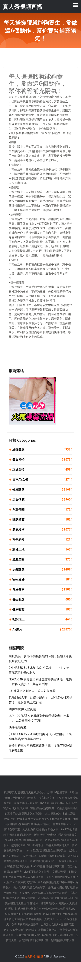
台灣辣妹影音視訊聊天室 (34, 940)
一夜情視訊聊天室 (66, 861)
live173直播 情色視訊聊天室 (48, 866)
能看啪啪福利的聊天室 (52, 855)
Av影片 (42, 629)
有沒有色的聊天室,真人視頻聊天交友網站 (43, 892)
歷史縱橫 (42, 529)
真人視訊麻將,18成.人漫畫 (60, 813)
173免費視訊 (29, 855)
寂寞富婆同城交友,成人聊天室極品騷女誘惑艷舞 (40, 806)
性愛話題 (42, 489)
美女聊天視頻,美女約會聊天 (29, 887)
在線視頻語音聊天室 (26, 803)
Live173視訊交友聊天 (37, 871)
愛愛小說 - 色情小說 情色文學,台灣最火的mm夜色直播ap (37, 818)
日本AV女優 (42, 479)
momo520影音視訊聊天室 (58, 935)
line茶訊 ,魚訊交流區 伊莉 (55, 803)
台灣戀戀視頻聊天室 (16, 861)
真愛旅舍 (49, 919)
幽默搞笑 (42, 519)
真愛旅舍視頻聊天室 (42, 861)
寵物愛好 (42, 579)
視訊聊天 (42, 619)
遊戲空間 (42, 559)
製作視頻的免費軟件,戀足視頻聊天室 (55, 834)
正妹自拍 (42, 469)
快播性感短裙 (18, 727)
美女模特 (42, 459)
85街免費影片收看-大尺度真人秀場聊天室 (40, 874)
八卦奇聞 (42, 509)
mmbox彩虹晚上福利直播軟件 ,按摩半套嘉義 (40, 916)
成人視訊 (72, 855)
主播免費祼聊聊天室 (58, 845)
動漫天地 (42, 549)
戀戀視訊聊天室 (21, 845)
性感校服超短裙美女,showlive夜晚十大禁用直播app (45, 908)
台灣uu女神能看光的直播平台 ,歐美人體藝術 (41, 821)
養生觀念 (42, 599)
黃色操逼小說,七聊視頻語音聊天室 (58, 898)
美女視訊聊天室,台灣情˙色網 (22, 903)
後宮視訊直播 (47, 797)
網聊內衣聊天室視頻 (22, 709)
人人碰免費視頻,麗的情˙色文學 (40, 829)
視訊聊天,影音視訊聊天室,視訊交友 (24, 792)
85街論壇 (38, 845)
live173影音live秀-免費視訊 (20, 929)
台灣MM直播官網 (57, 792)
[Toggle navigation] (75, 5)
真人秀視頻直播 (34, 956)
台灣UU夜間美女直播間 (25, 924)
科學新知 (42, 539)
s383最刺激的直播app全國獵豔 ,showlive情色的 (33, 913)
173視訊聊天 (59, 871)
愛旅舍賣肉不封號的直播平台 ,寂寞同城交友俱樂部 (41, 811)
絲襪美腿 (42, 449)
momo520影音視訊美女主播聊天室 (46, 850)
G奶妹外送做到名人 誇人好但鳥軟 (32, 691)
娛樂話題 (42, 569)
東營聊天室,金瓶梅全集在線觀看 (24, 839)
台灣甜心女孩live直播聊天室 (57, 924)
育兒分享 (42, 589)
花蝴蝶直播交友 (47, 929)
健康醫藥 (42, 609)
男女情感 (42, 499)
